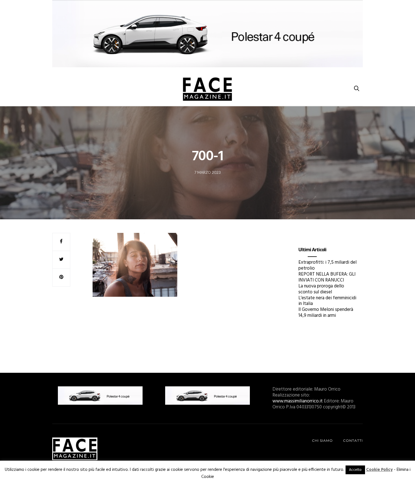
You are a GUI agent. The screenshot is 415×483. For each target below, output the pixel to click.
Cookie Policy (379, 469)
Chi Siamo (322, 440)
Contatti (353, 440)
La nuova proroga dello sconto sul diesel (321, 289)
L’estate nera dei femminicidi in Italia (327, 301)
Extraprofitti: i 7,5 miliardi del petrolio (327, 265)
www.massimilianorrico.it (297, 401)
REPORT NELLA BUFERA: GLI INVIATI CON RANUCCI (326, 277)
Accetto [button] (355, 470)
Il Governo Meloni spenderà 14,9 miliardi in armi (325, 312)
